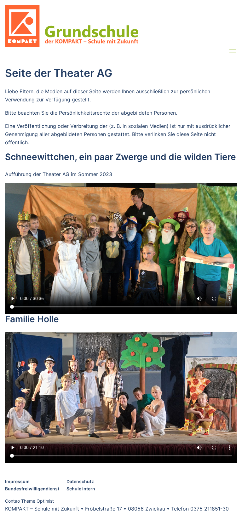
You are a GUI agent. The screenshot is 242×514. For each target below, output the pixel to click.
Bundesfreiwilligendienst (32, 488)
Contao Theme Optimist (29, 501)
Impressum (17, 481)
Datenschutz (80, 481)
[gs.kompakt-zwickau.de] (121, 26)
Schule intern (80, 488)
